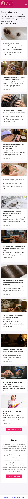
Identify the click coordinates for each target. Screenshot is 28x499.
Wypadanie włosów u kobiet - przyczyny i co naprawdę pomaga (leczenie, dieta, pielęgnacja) (13, 45)
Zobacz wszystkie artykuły (14, 429)
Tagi (15, 497)
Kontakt (22, 497)
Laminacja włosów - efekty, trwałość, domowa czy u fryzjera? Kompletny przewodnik (13, 282)
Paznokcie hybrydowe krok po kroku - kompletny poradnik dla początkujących (14, 146)
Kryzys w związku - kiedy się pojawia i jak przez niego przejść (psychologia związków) (14, 248)
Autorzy (11, 497)
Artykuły (6, 497)
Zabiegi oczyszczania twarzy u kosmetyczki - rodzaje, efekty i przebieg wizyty (12, 213)
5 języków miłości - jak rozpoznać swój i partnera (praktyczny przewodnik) (13, 317)
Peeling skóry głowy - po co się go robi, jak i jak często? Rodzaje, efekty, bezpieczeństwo (14, 112)
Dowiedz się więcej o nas (14, 476)
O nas (18, 497)
